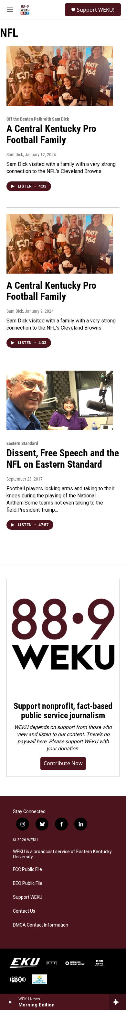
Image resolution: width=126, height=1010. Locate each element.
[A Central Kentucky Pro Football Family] (59, 76)
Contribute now (63, 763)
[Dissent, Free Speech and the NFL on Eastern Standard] (59, 400)
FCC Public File (27, 869)
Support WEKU (27, 897)
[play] (10, 1002)
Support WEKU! (95, 10)
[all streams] (117, 1002)
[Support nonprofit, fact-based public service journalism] (63, 635)
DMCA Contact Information (40, 925)
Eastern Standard (22, 443)
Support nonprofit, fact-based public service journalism (63, 711)
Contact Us (24, 911)
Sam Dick (14, 154)
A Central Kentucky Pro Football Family (51, 134)
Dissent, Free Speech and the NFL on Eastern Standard (62, 458)
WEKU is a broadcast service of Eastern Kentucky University (62, 854)
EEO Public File (27, 883)
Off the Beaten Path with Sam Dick (37, 119)
